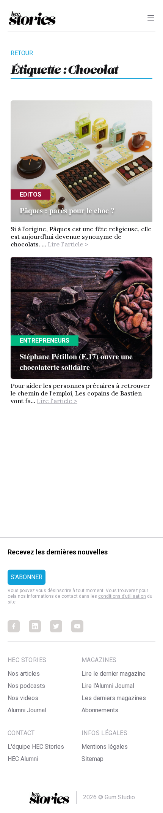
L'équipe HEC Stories (36, 746)
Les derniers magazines (114, 698)
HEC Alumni (23, 758)
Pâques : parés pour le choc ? (67, 210)
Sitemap (92, 758)
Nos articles (24, 673)
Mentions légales (105, 746)
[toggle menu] (150, 17)
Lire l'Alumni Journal (108, 685)
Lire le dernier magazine (114, 673)
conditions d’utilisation (122, 596)
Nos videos (23, 698)
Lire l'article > (68, 244)
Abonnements (100, 710)
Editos (30, 194)
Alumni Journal (27, 710)
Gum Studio (120, 797)
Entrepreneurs (44, 340)
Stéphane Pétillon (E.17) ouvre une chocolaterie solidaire (76, 362)
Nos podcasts (26, 685)
